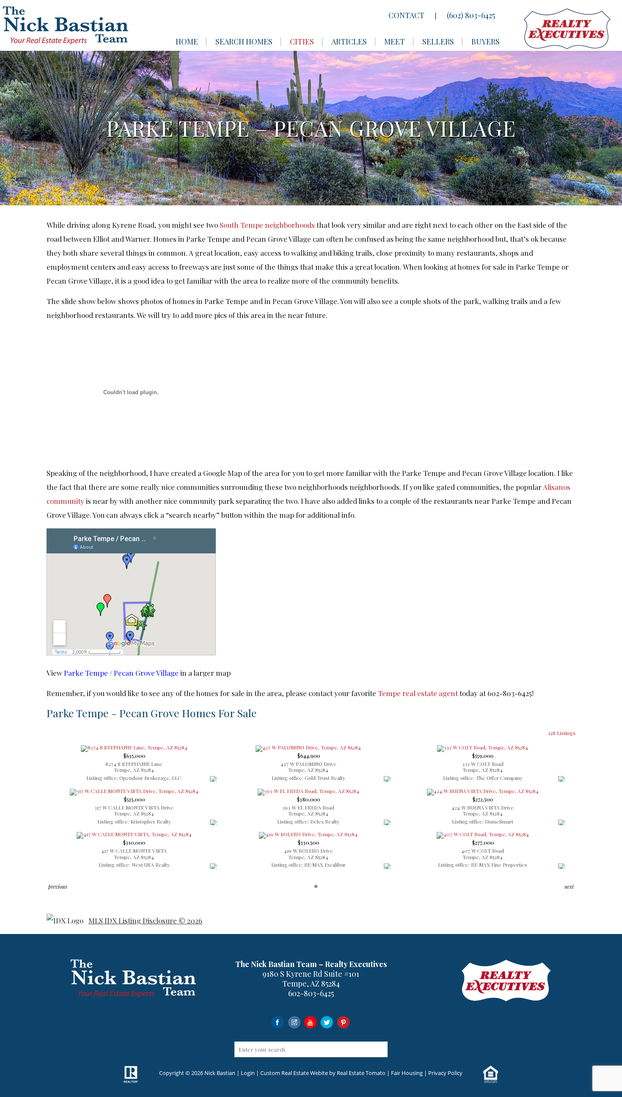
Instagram (293, 1021)
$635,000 (134, 767)
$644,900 (308, 767)
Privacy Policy (445, 1073)
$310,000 (134, 854)
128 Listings (561, 732)
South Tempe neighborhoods (267, 224)
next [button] (569, 886)
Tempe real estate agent (418, 693)
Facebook (277, 1021)
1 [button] (315, 886)
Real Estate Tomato (361, 1073)
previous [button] (57, 886)
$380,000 (308, 810)
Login (248, 1073)
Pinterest (343, 1021)
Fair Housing (407, 1073)
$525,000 (133, 810)
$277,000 (482, 854)
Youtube (310, 1021)
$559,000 (483, 767)
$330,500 (308, 854)
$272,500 (482, 810)
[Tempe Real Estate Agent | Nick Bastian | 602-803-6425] (65, 25)
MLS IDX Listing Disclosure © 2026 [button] (145, 920)
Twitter (326, 1021)
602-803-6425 (311, 993)
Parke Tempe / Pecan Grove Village (121, 672)
